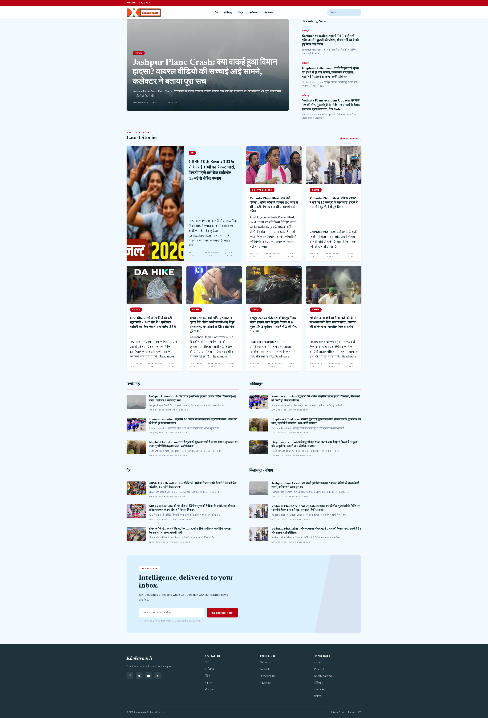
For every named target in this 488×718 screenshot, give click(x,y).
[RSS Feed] (157, 675)
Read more (167, 356)
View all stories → (350, 138)
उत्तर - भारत (319, 689)
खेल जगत (268, 12)
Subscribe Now (222, 612)
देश (216, 12)
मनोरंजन (254, 12)
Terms (351, 712)
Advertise (265, 683)
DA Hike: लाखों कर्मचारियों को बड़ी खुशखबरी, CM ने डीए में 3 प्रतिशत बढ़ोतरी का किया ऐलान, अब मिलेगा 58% (153, 322)
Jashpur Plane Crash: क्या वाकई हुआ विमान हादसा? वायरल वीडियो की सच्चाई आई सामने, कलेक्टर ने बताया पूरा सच (205, 72)
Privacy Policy (267, 676)
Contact (264, 669)
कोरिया (317, 696)
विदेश (240, 12)
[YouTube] (148, 675)
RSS (359, 712)
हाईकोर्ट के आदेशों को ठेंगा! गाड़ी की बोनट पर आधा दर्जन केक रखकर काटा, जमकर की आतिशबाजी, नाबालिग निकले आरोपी (333, 322)
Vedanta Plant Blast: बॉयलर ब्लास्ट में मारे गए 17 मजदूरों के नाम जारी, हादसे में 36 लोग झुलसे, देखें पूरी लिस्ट (334, 202)
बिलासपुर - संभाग (261, 471)
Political (319, 669)
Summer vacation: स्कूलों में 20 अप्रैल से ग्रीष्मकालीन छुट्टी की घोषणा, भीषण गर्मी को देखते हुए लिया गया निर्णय (330, 40)
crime (317, 662)
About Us (265, 662)
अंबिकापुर (256, 384)
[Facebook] (130, 675)
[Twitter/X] (139, 675)
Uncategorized (323, 676)
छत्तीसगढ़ (228, 12)
